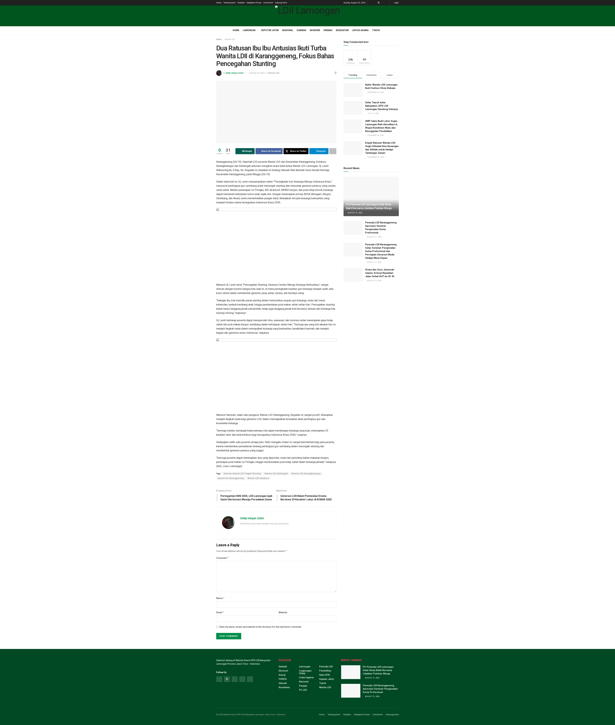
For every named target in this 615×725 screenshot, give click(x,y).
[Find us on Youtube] (383, 2)
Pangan (303, 685)
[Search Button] (397, 30)
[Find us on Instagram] (235, 679)
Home (218, 3)
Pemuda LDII (326, 666)
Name (220, 598)
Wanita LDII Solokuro (258, 478)
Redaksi (241, 3)
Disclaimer (268, 3)
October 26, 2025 (257, 73)
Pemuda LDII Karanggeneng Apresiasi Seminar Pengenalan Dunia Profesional (380, 689)
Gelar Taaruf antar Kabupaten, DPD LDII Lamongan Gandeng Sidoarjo (381, 106)
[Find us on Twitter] (378, 2)
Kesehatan (342, 30)
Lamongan (249, 30)
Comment (222, 557)
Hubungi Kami (281, 3)
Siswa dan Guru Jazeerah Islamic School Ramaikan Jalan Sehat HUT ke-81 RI (379, 273)
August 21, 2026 (354, 213)
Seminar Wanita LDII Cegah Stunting (242, 473)
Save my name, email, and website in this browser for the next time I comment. (260, 627)
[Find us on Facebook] (374, 2)
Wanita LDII (230, 39)
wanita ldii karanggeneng (231, 478)
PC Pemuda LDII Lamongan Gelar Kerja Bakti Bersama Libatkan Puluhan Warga (378, 670)
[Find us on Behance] (242, 679)
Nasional (287, 30)
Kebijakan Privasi (254, 3)
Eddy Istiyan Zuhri (235, 73)
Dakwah (301, 30)
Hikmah (328, 30)
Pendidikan (325, 670)
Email (220, 612)
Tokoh (376, 30)
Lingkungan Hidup (305, 672)
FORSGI (283, 679)
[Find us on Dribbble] (250, 679)
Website (283, 612)
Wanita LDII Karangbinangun (306, 473)
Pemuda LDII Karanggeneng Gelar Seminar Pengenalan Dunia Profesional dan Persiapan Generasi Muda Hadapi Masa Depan (381, 251)
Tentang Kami (229, 3)
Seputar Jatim (270, 30)
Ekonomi (315, 30)
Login (396, 3)
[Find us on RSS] (387, 2)
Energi (282, 675)
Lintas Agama (360, 30)
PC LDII (303, 690)
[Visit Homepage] (307, 16)
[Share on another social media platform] (332, 151)
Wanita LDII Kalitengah (276, 473)
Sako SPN (324, 675)
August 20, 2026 (374, 281)
